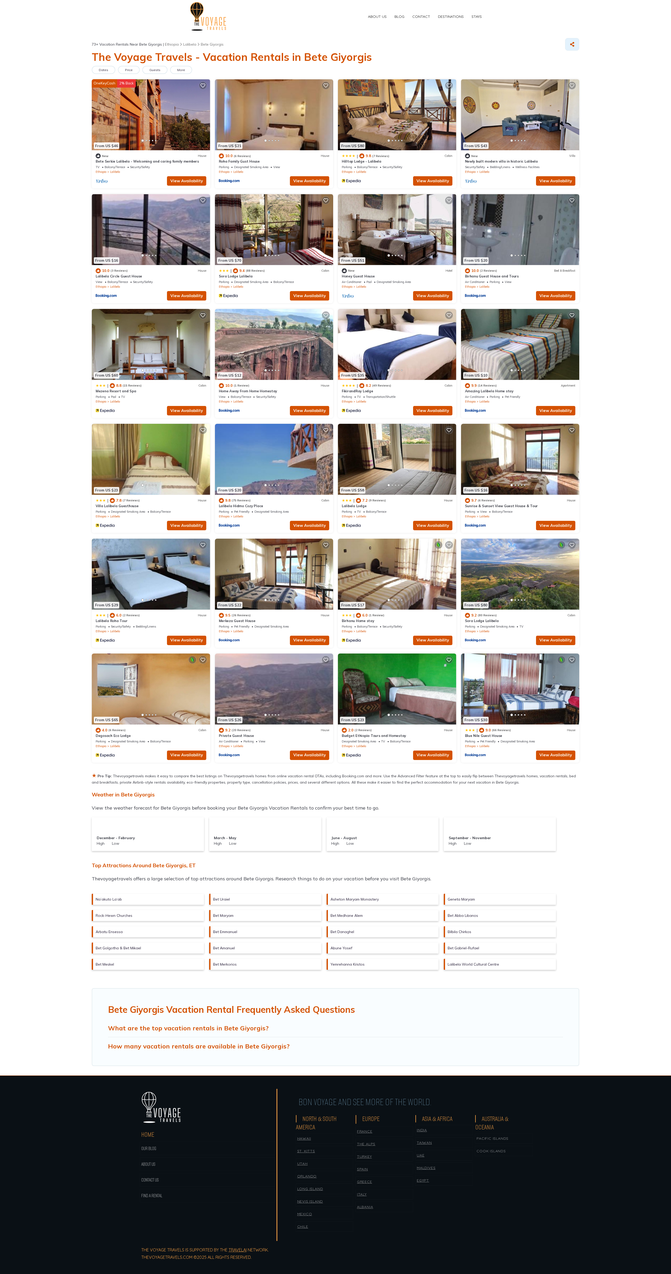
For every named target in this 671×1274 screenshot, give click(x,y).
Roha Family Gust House (239, 161)
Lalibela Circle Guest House (119, 276)
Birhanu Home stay (358, 621)
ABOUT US (377, 16)
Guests (154, 70)
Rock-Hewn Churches (114, 915)
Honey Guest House (358, 276)
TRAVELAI (238, 1249)
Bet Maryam (223, 915)
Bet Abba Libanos (463, 915)
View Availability (186, 180)
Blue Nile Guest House (483, 736)
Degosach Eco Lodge (113, 736)
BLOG (399, 16)
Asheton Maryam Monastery (355, 899)
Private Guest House (236, 736)
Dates (103, 70)
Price (129, 70)
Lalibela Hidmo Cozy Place (241, 506)
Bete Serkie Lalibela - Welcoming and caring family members (147, 161)
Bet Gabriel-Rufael (463, 948)
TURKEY (364, 1156)
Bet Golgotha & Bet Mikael (118, 948)
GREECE (364, 1181)
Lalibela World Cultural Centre (473, 964)
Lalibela (115, 172)
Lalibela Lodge (354, 506)
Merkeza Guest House (237, 621)
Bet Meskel (105, 964)
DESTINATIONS (451, 16)
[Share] (572, 44)
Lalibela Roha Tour (111, 621)
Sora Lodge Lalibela (236, 276)
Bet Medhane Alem (347, 915)
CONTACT (421, 16)
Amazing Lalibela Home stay (489, 391)
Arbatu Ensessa (109, 931)
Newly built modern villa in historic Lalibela (501, 161)
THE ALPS (366, 1144)
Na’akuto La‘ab (109, 899)
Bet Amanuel (224, 948)
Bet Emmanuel (225, 931)
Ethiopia (101, 172)
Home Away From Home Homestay (248, 391)
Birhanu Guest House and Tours (492, 276)
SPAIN (362, 1169)
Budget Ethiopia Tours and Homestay (374, 736)
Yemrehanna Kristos (348, 964)
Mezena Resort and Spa (116, 391)
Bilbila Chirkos (459, 931)
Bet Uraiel (221, 899)
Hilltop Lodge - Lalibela (361, 161)
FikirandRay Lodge (357, 391)
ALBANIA (365, 1207)
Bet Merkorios (225, 964)
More (181, 70)
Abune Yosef (341, 948)
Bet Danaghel (342, 931)
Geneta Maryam (461, 899)
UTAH (302, 1163)
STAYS (477, 16)
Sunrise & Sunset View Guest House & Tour (501, 506)
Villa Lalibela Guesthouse (117, 506)
